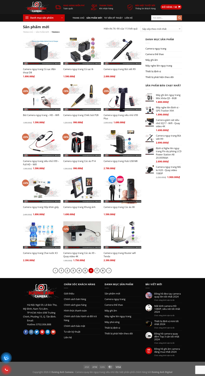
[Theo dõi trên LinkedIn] (47, 332)
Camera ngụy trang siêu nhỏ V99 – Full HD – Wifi (41, 163)
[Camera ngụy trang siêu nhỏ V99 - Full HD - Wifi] (42, 143)
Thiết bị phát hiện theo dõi (159, 77)
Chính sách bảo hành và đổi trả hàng (80, 318)
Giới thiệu (69, 293)
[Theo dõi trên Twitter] (36, 332)
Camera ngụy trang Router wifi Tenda (120, 255)
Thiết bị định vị (153, 71)
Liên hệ (128, 17)
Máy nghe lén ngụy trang (158, 65)
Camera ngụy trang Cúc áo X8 (119, 207)
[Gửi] (179, 17)
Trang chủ (79, 17)
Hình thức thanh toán (75, 310)
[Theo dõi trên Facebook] (25, 332)
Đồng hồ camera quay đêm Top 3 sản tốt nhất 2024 (166, 336)
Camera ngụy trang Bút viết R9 (120, 69)
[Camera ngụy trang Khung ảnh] (82, 189)
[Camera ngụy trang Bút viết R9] (122, 51)
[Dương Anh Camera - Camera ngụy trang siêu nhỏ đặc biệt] (37, 7)
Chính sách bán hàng (75, 299)
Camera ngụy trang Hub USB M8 (121, 161)
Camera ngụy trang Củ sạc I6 (78, 69)
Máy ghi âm (151, 59)
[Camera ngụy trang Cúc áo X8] (122, 189)
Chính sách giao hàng (75, 304)
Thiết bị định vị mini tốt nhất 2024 (166, 323)
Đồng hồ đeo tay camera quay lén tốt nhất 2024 (167, 295)
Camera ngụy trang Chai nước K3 (40, 253)
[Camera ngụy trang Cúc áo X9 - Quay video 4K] (82, 235)
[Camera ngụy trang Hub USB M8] (122, 143)
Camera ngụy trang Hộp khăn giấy (41, 207)
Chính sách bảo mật (74, 326)
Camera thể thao (154, 54)
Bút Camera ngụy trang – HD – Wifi (41, 115)
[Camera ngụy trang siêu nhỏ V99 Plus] (122, 97)
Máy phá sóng (112, 322)
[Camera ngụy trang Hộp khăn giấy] (42, 189)
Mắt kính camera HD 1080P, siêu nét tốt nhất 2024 (167, 308)
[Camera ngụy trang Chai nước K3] (42, 235)
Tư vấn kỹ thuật (113, 17)
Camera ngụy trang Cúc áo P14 (79, 161)
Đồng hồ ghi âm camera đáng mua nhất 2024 (167, 350)
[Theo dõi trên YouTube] (53, 332)
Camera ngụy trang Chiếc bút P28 (80, 115)
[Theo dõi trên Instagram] (31, 332)
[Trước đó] (55, 270)
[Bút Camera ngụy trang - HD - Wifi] (42, 97)
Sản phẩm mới (94, 17)
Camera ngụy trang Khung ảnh (79, 207)
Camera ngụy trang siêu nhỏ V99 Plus (121, 117)
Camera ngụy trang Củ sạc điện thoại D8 (39, 71)
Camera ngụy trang (155, 48)
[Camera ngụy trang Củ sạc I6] (82, 51)
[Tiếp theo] (108, 270)
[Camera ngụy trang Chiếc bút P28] (82, 97)
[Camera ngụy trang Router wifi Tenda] (122, 235)
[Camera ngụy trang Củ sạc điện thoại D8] (42, 51)
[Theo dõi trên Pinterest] (42, 332)
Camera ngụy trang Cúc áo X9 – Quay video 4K (79, 255)
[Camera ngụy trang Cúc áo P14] (82, 143)
